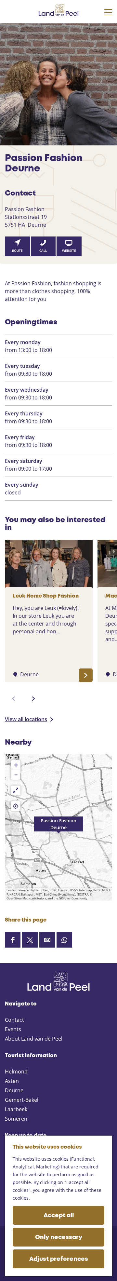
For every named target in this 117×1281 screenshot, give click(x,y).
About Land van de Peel (33, 1038)
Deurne (14, 1090)
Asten (12, 1081)
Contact (14, 1019)
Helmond (16, 1071)
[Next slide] (33, 699)
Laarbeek (16, 1109)
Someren (16, 1118)
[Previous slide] (13, 699)
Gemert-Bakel (21, 1099)
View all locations (26, 719)
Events (13, 1029)
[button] (58, 827)
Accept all (59, 1215)
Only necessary (58, 1237)
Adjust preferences (58, 1259)
